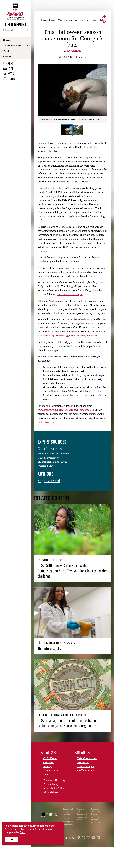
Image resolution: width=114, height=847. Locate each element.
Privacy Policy (51, 784)
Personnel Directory (54, 780)
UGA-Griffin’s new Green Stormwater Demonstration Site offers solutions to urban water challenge (72, 570)
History (47, 766)
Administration (51, 770)
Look (11, 68)
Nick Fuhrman (50, 448)
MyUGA (66, 818)
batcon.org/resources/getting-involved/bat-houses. (71, 335)
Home (43, 20)
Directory (66, 815)
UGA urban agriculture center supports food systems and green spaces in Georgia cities (67, 723)
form (22, 832)
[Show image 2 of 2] (78, 130)
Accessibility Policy (53, 788)
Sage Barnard (74, 50)
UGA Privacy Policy (82, 818)
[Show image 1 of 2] (66, 130)
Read (11, 63)
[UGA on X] (84, 838)
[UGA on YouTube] (93, 838)
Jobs (45, 774)
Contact (7, 56)
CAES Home (50, 758)
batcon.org (48, 421)
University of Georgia (49, 817)
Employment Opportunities (68, 824)
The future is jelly (49, 648)
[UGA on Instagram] (88, 838)
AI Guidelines (50, 792)
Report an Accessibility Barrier (96, 811)
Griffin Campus (85, 770)
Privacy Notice (12, 829)
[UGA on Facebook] (79, 838)
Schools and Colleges (68, 810)
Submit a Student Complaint (95, 819)
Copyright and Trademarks (82, 811)
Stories (7, 40)
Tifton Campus (85, 766)
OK (11, 839)
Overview (48, 762)
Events (6, 51)
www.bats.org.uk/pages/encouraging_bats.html (64, 409)
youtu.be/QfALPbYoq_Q (69, 294)
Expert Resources (12, 45)
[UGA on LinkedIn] (98, 838)
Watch (12, 73)
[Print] (104, 21)
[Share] (104, 16)
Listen (11, 78)
